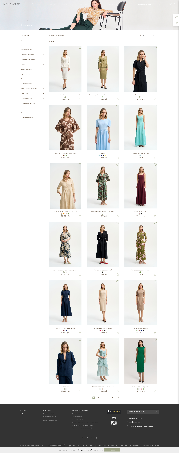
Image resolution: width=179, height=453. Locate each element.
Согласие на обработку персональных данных (85, 423)
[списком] (153, 35)
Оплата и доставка (77, 414)
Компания (47, 410)
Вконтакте (82, 438)
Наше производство (49, 414)
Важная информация (80, 410)
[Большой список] (143, 35)
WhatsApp (97, 438)
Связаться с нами (144, 4)
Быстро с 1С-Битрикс (56, 445)
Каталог (23, 410)
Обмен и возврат (77, 416)
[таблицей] (156, 35)
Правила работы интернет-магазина (82, 425)
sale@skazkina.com (135, 422)
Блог (21, 414)
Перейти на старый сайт (50, 420)
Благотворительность (49, 416)
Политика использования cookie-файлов (83, 428)
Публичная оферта (77, 419)
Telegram (87, 438)
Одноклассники (92, 438)
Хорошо (112, 450)
